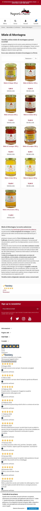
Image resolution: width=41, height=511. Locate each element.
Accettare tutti (33, 508)
